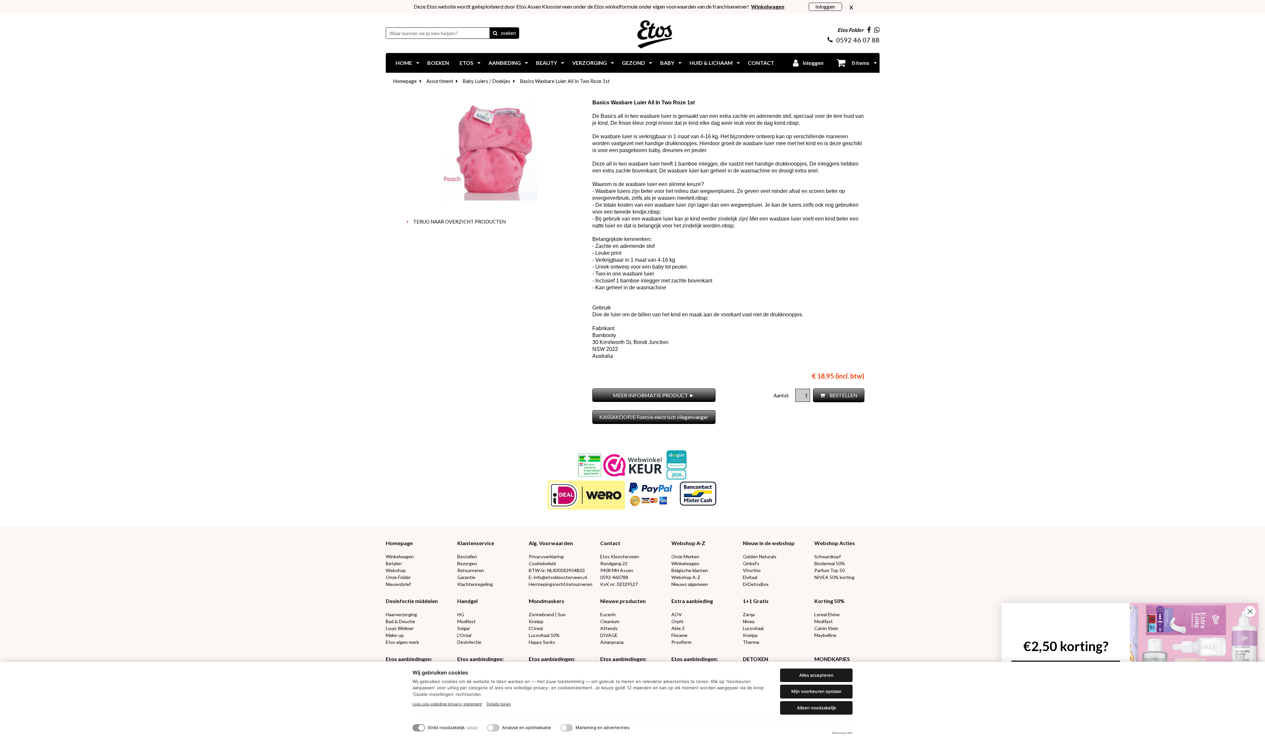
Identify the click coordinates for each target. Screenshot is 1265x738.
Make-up (395, 635)
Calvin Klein (826, 628)
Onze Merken (685, 556)
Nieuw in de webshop (769, 543)
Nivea (748, 621)
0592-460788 (614, 577)
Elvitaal (750, 577)
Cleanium (609, 621)
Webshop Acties (834, 543)
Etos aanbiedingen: (409, 659)
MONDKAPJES (832, 659)
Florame (679, 635)
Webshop (396, 570)
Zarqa (749, 614)
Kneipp (536, 621)
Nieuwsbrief (398, 584)
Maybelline (825, 635)
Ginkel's (751, 563)
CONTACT (761, 63)
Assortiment (439, 81)
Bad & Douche (400, 621)
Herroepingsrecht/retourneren (560, 584)
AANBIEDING (505, 63)
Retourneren (470, 570)
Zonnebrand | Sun (547, 614)
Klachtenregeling (475, 584)
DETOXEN (755, 659)
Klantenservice (475, 543)
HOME (404, 63)
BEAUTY (546, 63)
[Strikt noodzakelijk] (418, 727)
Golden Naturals (759, 556)
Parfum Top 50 (829, 570)
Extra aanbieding (692, 601)
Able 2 (678, 628)
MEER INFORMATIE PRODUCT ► (653, 395)
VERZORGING (589, 63)
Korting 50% (829, 601)
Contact (610, 543)
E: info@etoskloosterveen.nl (558, 577)
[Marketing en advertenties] (566, 727)
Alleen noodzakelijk (816, 707)
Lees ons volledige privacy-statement (447, 703)
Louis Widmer (400, 628)
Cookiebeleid (542, 563)
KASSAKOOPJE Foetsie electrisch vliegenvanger (653, 417)
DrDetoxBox (756, 584)
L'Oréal (464, 635)
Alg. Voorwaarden (551, 543)
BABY (667, 63)
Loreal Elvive (827, 614)
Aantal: (781, 395)
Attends (609, 628)
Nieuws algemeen (689, 584)
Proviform (681, 642)
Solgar (463, 628)
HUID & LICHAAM (711, 63)
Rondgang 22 (614, 563)
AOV (676, 614)
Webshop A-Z (688, 543)
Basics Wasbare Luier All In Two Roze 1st (565, 81)
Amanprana (612, 642)
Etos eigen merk (402, 642)
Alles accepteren (816, 675)
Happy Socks (542, 642)
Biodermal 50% (829, 563)
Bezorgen (467, 563)
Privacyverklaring (546, 556)
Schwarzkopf (827, 556)
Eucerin (608, 614)
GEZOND (633, 63)
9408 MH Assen (616, 570)
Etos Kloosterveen (619, 556)
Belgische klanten (689, 570)
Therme (751, 642)
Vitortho (752, 570)
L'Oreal (536, 628)
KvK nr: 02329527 (619, 584)
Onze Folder (398, 577)
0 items (860, 63)
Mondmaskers (546, 601)
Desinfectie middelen (412, 601)
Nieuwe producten (623, 601)
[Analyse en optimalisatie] (493, 727)
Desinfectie (469, 642)
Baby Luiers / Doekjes (486, 81)
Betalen (394, 563)
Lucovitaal (753, 628)
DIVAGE (609, 635)
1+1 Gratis (756, 601)
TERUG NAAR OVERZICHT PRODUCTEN (459, 221)
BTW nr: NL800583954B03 (557, 570)
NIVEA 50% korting (834, 577)
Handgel (467, 601)
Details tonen (499, 703)
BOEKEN (438, 63)
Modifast (466, 621)
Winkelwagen (400, 556)
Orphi (677, 621)
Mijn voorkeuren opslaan (816, 691)
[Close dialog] (1250, 611)
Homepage (405, 81)
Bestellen (467, 556)
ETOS (466, 63)
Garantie (466, 577)
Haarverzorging (401, 614)
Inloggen (825, 6)
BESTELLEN (843, 395)
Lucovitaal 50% (544, 635)
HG (460, 614)
